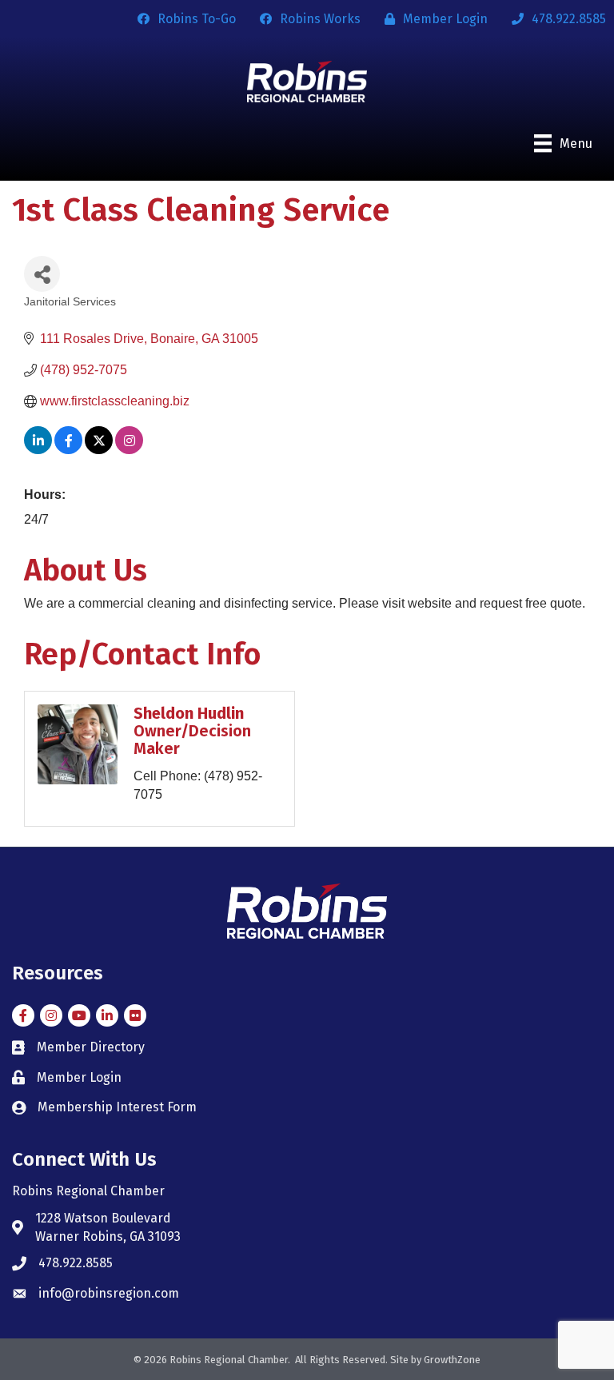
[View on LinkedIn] (38, 450)
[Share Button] (42, 274)
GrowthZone (452, 1360)
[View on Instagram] (129, 450)
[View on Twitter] (99, 450)
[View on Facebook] (68, 450)
